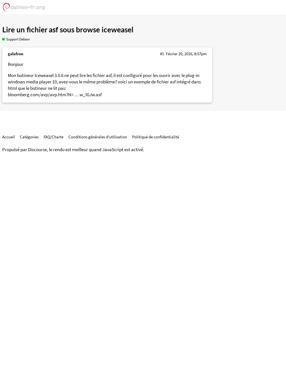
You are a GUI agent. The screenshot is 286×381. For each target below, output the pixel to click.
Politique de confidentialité (155, 136)
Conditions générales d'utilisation (97, 136)
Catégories (29, 136)
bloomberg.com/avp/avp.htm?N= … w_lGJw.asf (55, 95)
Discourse (37, 150)
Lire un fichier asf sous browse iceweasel (67, 30)
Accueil (8, 136)
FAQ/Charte (53, 136)
